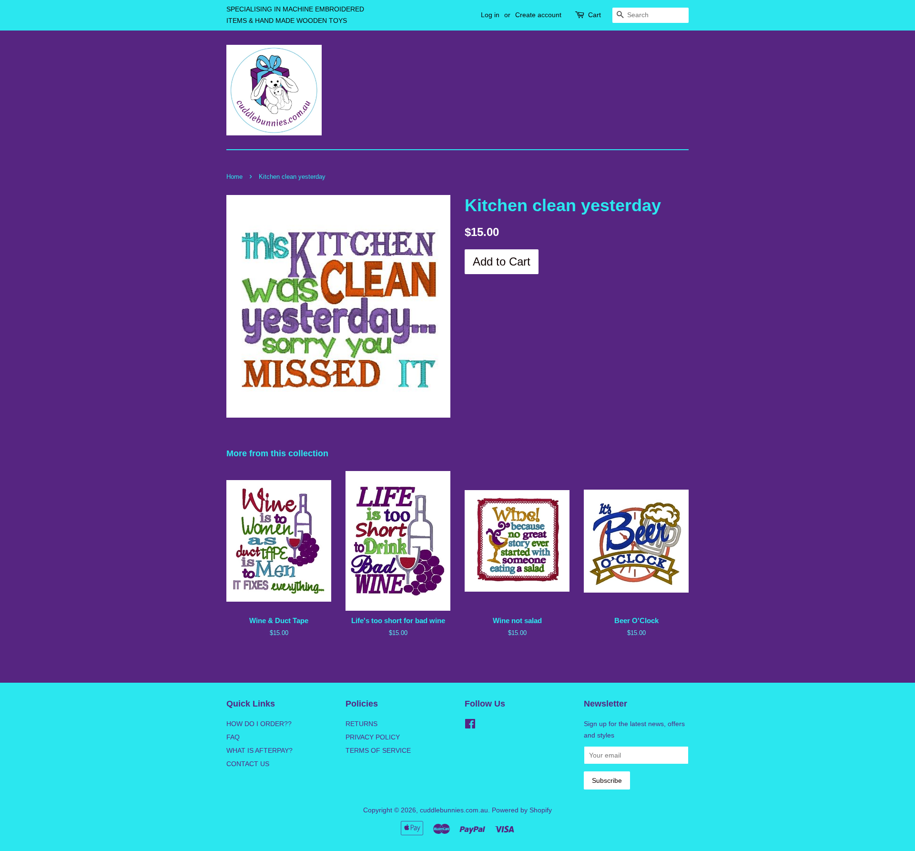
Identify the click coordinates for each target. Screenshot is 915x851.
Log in (490, 15)
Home (234, 176)
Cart (594, 15)
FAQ (233, 737)
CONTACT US (247, 764)
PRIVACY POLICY (373, 737)
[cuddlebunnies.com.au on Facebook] (470, 725)
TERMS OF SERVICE (378, 750)
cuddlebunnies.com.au (454, 810)
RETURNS (361, 724)
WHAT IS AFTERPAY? (259, 750)
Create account (538, 15)
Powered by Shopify (522, 810)
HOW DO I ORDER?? (259, 724)
